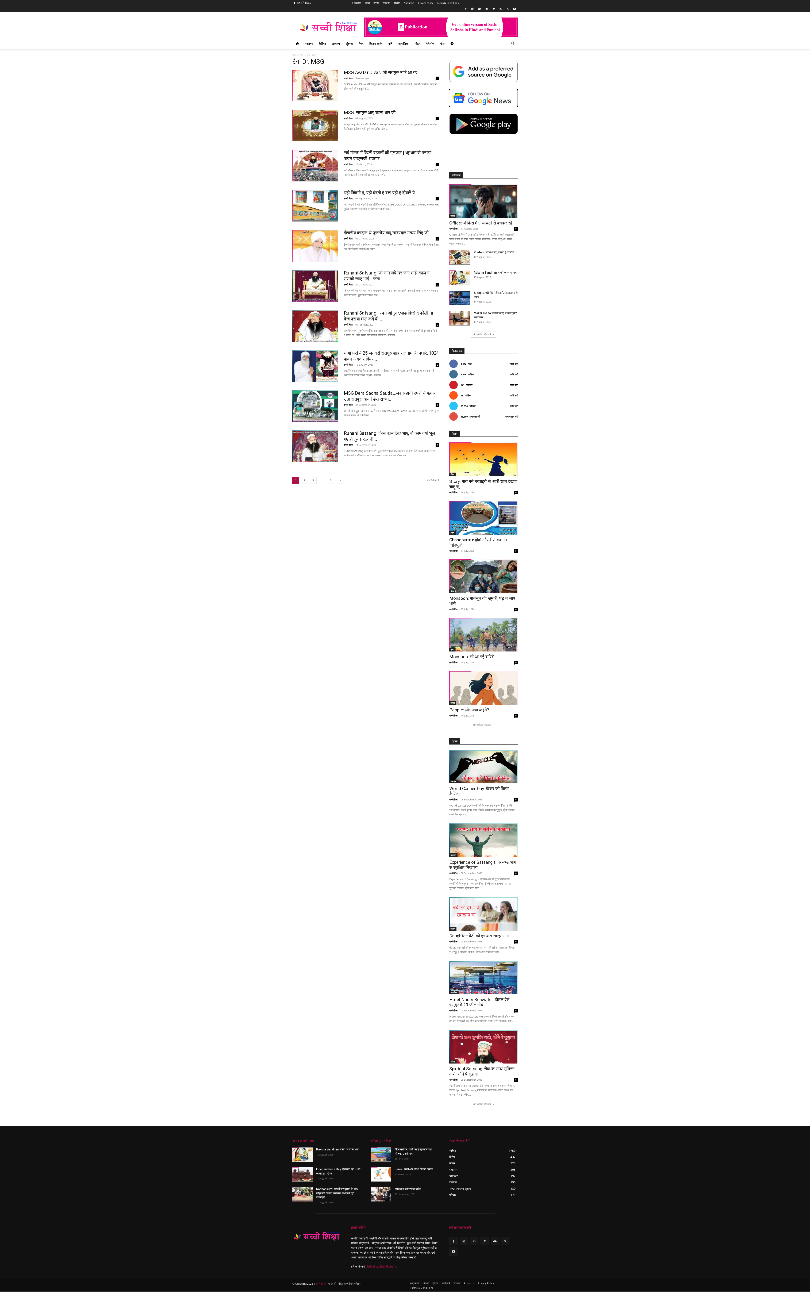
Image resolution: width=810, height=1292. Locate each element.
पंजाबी (367, 2)
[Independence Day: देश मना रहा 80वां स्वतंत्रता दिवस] (302, 1174)
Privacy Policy (425, 2)
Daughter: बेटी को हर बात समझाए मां (479, 935)
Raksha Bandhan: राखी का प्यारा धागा (495, 272)
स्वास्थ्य (309, 44)
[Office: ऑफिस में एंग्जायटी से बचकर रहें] (483, 201)
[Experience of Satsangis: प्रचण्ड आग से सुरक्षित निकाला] (483, 840)
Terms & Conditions (448, 2)
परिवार (453, 928)
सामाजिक (403, 44)
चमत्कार (453, 855)
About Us (409, 2)
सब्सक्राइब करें (511, 416)
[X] (507, 9)
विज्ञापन (397, 2)
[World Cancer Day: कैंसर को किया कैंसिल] (483, 767)
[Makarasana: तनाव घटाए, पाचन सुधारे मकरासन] (459, 318)
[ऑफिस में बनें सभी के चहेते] (381, 1194)
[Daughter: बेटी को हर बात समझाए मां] (483, 914)
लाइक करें (514, 363)
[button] (513, 44)
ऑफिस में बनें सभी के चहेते (408, 1189)
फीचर (453, 702)
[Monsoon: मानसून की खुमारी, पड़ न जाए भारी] (483, 576)
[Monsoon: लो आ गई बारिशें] (483, 634)
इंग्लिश (376, 2)
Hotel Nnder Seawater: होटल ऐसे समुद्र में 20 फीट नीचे (479, 1002)
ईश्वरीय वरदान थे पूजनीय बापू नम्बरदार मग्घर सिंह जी (386, 232)
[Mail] (486, 9)
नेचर (361, 44)
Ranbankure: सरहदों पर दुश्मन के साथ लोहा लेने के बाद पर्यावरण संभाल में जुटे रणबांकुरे (337, 1193)
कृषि (390, 44)
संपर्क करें (386, 2)
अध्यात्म (336, 44)
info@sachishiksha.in (382, 1266)
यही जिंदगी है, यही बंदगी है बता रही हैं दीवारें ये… (381, 192)
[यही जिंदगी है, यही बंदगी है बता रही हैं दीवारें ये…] (315, 206)
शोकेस (453, 215)
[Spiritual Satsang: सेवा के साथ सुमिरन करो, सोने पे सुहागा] (483, 1047)
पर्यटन (417, 44)
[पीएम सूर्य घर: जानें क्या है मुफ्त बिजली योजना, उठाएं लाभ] (381, 1154)
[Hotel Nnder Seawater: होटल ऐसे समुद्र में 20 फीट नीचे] (483, 978)
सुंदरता (349, 44)
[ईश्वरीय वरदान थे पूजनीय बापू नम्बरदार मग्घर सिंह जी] (315, 246)
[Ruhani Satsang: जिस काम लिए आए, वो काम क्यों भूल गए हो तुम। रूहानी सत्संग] (315, 446)
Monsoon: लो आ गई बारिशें (471, 656)
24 (330, 480)
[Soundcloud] (500, 9)
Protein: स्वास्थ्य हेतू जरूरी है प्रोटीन (494, 252)
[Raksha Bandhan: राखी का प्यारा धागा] (459, 277)
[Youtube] (514, 9)
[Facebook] (466, 9)
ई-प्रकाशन (356, 2)
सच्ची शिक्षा (348, 78)
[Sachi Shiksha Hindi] (316, 1236)
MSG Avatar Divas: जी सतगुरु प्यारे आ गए (380, 72)
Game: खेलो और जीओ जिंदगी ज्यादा (414, 1169)
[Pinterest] (493, 9)
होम (294, 55)
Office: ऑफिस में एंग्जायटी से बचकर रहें (480, 223)
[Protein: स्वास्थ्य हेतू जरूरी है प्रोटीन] (459, 257)
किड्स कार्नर (375, 44)
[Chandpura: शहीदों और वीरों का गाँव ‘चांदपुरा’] (483, 518)
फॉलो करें (514, 374)
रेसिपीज (430, 44)
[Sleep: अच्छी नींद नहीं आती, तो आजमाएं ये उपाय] (459, 298)
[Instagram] (473, 9)
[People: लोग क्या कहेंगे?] (483, 688)
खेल (442, 44)
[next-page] (340, 480)
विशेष (452, 474)
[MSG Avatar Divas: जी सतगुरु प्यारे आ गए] (315, 85)
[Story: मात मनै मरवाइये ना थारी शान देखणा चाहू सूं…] (483, 459)
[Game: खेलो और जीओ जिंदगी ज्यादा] (381, 1174)
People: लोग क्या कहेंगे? (469, 709)
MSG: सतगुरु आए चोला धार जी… (371, 112)
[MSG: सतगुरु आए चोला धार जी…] (315, 125)
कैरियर (322, 44)
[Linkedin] (480, 9)
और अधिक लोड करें (482, 334)
